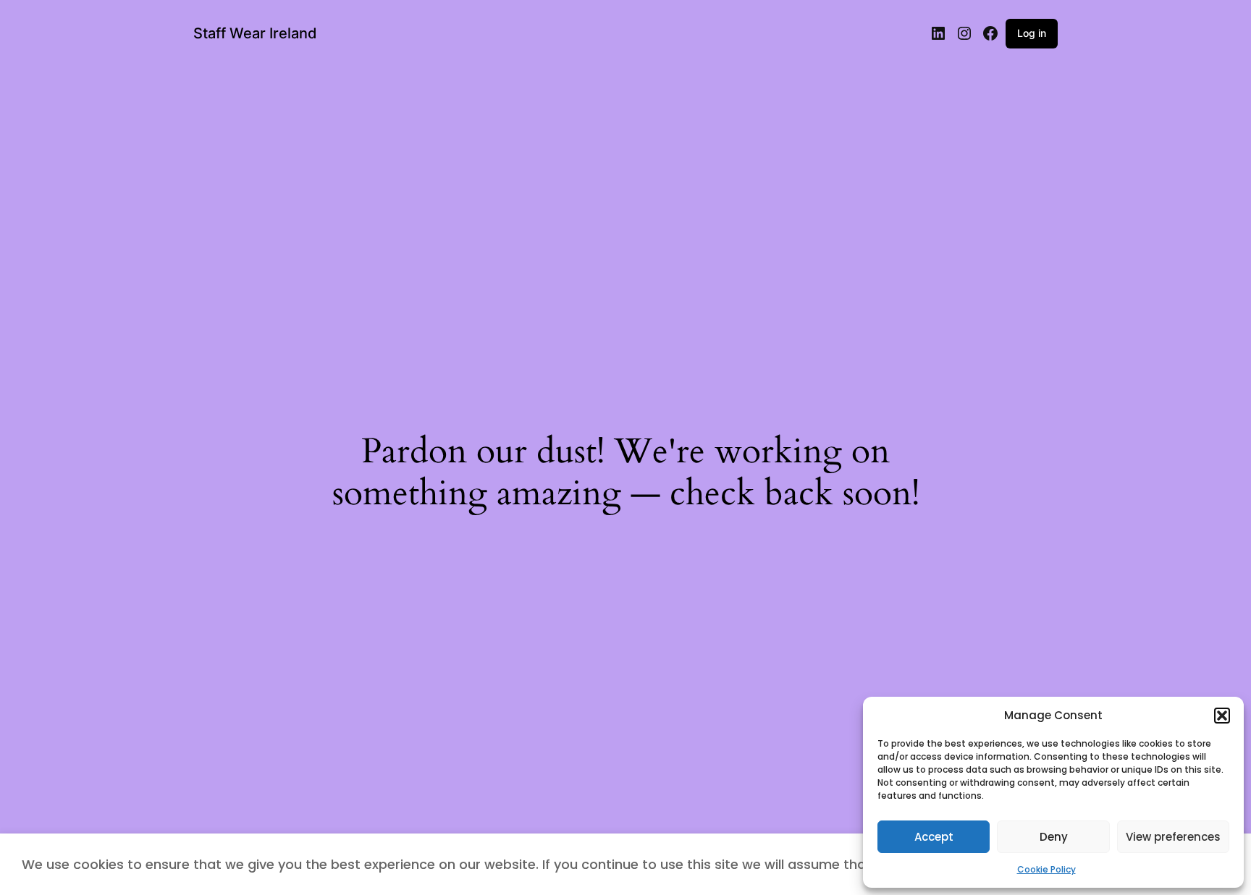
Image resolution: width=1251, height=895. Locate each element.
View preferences (1173, 836)
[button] (1222, 715)
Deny (1054, 836)
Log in (1031, 33)
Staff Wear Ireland (255, 33)
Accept (933, 836)
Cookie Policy (1046, 869)
